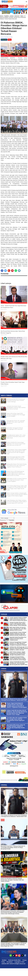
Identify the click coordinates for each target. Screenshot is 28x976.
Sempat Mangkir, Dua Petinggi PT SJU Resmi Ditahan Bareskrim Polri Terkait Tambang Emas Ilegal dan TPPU (13, 945)
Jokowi (11, 16)
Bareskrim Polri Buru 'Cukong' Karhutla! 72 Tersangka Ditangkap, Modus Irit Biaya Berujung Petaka (13, 847)
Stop (9, 39)
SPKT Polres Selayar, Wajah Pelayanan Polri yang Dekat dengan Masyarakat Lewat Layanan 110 (17, 654)
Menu (26, 1)
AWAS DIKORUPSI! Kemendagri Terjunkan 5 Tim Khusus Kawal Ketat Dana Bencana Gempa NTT (16, 444)
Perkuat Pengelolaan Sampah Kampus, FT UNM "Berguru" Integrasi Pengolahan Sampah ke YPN (18, 644)
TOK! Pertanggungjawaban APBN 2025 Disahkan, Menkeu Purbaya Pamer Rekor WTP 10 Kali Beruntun (16, 458)
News (21, 16)
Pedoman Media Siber (14, 960)
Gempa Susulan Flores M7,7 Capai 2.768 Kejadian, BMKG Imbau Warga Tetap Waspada (18, 624)
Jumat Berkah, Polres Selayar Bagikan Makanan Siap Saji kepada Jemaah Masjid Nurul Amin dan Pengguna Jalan (17, 451)
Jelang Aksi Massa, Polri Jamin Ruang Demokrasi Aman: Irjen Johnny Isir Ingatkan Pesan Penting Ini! (16, 465)
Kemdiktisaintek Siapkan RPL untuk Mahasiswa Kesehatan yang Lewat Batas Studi (16, 436)
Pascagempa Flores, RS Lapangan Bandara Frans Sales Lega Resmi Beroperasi (16, 422)
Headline (6, 16)
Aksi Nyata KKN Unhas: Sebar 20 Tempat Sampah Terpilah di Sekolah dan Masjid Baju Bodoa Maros (16, 727)
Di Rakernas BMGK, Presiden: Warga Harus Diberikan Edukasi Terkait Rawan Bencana (14, 28)
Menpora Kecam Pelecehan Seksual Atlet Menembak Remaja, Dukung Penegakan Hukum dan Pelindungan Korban (12, 912)
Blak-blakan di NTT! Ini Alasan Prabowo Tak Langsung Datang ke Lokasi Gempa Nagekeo (17, 480)
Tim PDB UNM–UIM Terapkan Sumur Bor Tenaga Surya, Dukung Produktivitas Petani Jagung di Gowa (17, 719)
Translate (11, 520)
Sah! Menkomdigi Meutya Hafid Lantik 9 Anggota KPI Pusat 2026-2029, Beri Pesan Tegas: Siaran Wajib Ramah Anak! (17, 488)
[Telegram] (19, 270)
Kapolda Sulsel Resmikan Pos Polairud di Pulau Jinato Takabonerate (18, 639)
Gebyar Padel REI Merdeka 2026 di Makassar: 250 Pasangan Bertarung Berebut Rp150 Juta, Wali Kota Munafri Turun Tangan (19, 664)
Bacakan (4, 39)
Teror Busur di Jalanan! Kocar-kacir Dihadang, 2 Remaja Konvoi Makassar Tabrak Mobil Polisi (14, 699)
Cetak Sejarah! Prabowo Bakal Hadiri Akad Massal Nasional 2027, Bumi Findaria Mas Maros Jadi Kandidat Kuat (18, 619)
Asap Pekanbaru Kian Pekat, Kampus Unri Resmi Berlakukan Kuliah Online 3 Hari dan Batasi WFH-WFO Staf (17, 502)
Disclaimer (10, 962)
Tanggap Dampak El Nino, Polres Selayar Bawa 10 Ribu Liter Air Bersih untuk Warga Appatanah (18, 659)
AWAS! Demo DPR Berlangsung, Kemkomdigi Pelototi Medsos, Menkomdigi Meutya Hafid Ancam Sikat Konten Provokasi (16, 473)
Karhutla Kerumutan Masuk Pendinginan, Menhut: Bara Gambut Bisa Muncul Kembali (16, 407)
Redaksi (4, 960)
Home (1, 16)
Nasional (17, 16)
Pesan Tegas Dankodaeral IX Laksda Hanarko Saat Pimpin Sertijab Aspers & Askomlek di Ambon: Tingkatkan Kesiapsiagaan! (17, 705)
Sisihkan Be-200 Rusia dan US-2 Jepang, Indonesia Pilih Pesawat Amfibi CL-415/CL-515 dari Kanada (19, 649)
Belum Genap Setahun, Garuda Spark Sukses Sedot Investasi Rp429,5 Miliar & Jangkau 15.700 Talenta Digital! (17, 494)
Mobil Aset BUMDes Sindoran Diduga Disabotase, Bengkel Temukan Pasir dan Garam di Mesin (12, 880)
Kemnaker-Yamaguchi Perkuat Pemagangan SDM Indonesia (15, 428)
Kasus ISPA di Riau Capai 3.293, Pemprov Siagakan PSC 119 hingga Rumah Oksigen (16, 415)
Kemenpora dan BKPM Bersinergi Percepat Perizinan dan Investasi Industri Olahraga (16, 400)
